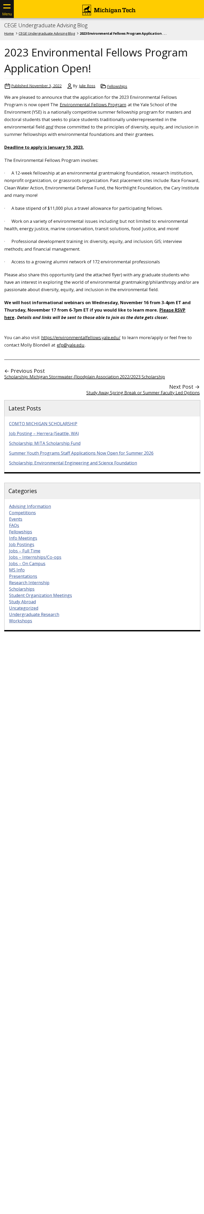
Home (9, 33)
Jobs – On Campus (27, 563)
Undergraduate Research (34, 614)
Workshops (20, 621)
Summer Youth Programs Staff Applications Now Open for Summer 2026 (81, 453)
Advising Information (30, 506)
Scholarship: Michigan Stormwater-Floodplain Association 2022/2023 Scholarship (84, 377)
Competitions (22, 513)
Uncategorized (23, 608)
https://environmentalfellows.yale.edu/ (80, 337)
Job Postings (21, 544)
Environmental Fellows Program (93, 104)
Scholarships (22, 589)
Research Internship (29, 583)
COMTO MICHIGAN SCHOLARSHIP (43, 424)
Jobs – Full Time (24, 551)
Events (15, 519)
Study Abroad (22, 602)
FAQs (14, 525)
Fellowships (117, 86)
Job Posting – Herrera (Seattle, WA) (44, 433)
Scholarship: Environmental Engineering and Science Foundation (73, 463)
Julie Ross (87, 85)
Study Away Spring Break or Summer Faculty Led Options (143, 393)
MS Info (17, 570)
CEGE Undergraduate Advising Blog (45, 25)
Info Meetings (23, 538)
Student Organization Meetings (40, 595)
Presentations (23, 576)
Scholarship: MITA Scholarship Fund (44, 443)
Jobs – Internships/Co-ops (35, 557)
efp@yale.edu (70, 345)
